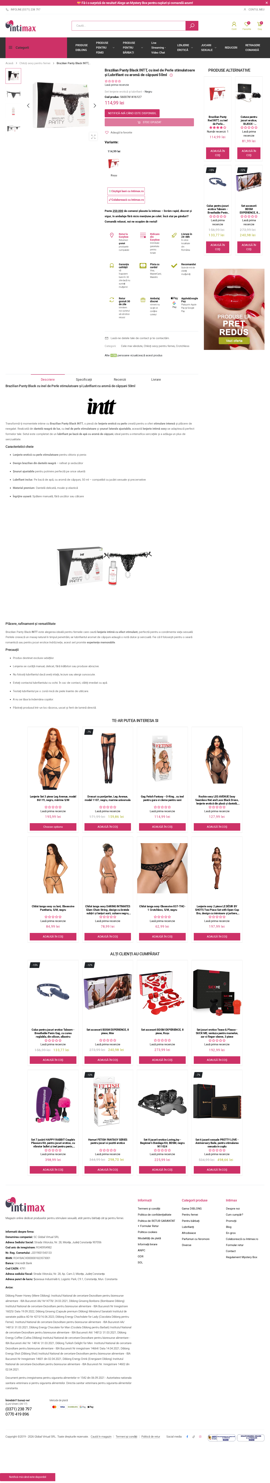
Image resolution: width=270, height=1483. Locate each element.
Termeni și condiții (149, 1208)
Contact (231, 1251)
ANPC (141, 1250)
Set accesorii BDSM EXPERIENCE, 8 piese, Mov (249, 209)
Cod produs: (112, 97)
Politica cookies (147, 1232)
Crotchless (182, 346)
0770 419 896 (17, 1414)
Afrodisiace (189, 1233)
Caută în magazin (101, 1436)
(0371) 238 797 (19, 1409)
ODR (140, 1256)
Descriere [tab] (48, 379)
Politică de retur (150, 1436)
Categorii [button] (22, 47)
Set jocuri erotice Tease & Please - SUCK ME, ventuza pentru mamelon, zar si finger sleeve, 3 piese (217, 1033)
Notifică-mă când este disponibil (132, 113)
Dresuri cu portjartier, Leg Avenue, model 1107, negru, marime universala (108, 798)
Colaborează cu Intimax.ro (242, 1239)
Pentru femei (190, 1214)
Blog (228, 1227)
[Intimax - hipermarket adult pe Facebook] (187, 1436)
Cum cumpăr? (234, 1214)
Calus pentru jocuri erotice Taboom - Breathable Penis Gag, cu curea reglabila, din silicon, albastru (218, 209)
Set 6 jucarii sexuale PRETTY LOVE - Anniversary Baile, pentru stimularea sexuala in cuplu (217, 1143)
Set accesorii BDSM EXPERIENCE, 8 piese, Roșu (162, 1031)
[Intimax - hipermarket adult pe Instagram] (200, 1436)
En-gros (231, 1233)
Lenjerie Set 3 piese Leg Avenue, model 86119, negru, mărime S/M (53, 798)
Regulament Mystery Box (241, 1257)
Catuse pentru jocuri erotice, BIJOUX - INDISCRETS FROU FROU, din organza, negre (249, 120)
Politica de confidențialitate (154, 1214)
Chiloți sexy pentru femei (159, 346)
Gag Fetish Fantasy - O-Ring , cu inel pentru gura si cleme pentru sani (162, 798)
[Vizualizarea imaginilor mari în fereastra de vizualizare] (93, 136)
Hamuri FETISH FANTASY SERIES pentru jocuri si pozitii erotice (107, 1141)
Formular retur (235, 1245)
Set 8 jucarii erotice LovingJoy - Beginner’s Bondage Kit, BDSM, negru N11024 (162, 1143)
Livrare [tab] (156, 379)
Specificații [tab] (84, 379)
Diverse (186, 1245)
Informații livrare (147, 1244)
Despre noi (233, 1208)
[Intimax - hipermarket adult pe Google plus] (193, 1436)
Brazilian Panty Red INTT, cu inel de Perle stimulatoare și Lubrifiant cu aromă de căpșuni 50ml (217, 120)
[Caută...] (192, 26)
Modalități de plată (149, 1238)
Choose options (53, 826)
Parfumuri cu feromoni (195, 1239)
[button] (94, 106)
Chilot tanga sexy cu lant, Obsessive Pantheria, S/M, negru (53, 908)
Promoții (231, 1221)
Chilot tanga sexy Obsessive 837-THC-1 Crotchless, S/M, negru (162, 908)
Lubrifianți (188, 1227)
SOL (140, 1262)
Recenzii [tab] (120, 379)
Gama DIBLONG (192, 1208)
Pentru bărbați (190, 1221)
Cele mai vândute (132, 346)
